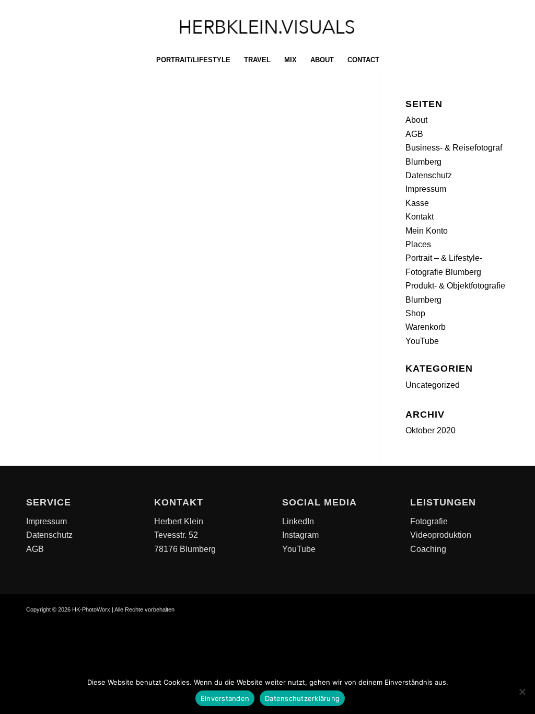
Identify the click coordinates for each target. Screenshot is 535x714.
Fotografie (429, 521)
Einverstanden (225, 698)
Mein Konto (426, 230)
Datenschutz (428, 175)
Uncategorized (432, 385)
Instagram (300, 535)
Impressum (425, 189)
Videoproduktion (440, 535)
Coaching (428, 549)
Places (418, 244)
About (416, 120)
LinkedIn (298, 521)
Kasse (417, 203)
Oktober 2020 (430, 430)
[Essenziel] (522, 691)
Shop (415, 313)
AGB (414, 134)
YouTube (422, 341)
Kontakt (419, 216)
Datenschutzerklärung (302, 698)
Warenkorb (425, 327)
